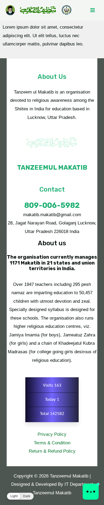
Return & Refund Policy (52, 451)
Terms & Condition (52, 442)
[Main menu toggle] (93, 10)
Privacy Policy (52, 434)
